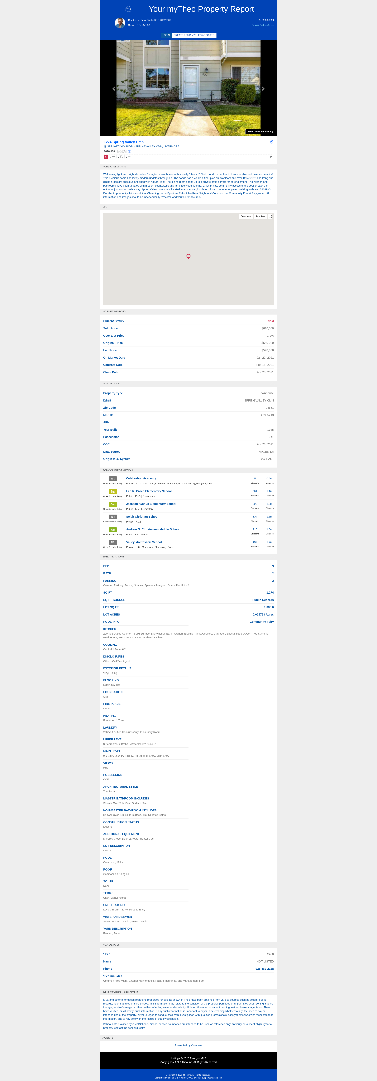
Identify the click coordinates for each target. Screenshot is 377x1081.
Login (166, 35)
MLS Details (111, 383)
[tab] (188, 167)
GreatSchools (140, 1024)
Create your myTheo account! (194, 35)
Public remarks (114, 166)
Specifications (113, 556)
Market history (114, 311)
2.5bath (202, 174)
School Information (117, 470)
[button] (113, 88)
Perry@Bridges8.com (263, 25)
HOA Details (111, 944)
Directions (260, 216)
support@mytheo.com (212, 1078)
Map (105, 206)
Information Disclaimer (120, 991)
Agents (107, 1037)
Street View (246, 216)
